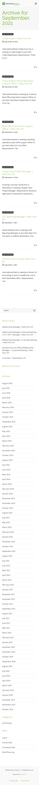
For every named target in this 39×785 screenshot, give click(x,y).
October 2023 (7, 508)
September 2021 (8, 609)
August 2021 (7, 613)
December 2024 (8, 450)
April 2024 (6, 479)
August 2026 (7, 383)
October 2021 (7, 604)
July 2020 (5, 671)
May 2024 (6, 474)
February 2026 (8, 407)
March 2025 (7, 441)
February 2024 (8, 489)
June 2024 (6, 470)
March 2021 (7, 633)
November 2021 (8, 599)
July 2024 (5, 465)
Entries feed (7, 742)
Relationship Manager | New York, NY (17, 327)
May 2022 (6, 570)
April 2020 (6, 681)
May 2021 (6, 628)
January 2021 (7, 642)
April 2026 (6, 398)
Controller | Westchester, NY (14, 358)
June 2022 (6, 565)
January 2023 (7, 537)
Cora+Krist (23, 774)
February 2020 (8, 690)
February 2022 (8, 585)
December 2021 (8, 594)
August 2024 (7, 460)
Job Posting (8, 34)
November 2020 (8, 652)
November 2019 (8, 704)
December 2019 (8, 700)
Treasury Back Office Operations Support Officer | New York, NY (17, 82)
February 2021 (8, 637)
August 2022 (7, 556)
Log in (4, 738)
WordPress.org (8, 752)
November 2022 (8, 541)
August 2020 (7, 666)
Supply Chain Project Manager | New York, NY (17, 173)
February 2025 (8, 446)
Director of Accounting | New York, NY (18, 260)
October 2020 (7, 657)
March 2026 (7, 402)
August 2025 (7, 426)
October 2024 (7, 455)
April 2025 (6, 436)
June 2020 (6, 676)
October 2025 (7, 417)
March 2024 (7, 484)
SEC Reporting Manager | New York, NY (19, 218)
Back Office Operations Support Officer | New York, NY (17, 127)
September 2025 (8, 422)
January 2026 (7, 412)
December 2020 (8, 647)
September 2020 (8, 661)
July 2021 (5, 618)
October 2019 (7, 709)
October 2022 (7, 546)
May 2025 (6, 431)
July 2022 (5, 561)
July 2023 (5, 517)
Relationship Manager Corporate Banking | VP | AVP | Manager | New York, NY (19, 333)
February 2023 (8, 532)
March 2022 (7, 580)
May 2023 (6, 522)
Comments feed (8, 747)
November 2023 (8, 503)
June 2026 (6, 393)
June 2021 (6, 623)
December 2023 (8, 498)
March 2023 (7, 527)
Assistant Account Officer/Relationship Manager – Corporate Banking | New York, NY (17, 350)
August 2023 (7, 513)
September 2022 (8, 551)
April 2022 (6, 575)
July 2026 (5, 388)
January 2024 (7, 494)
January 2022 (7, 589)
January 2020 (7, 695)
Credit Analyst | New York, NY (16, 38)
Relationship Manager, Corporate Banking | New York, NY (19, 341)
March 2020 (7, 685)
